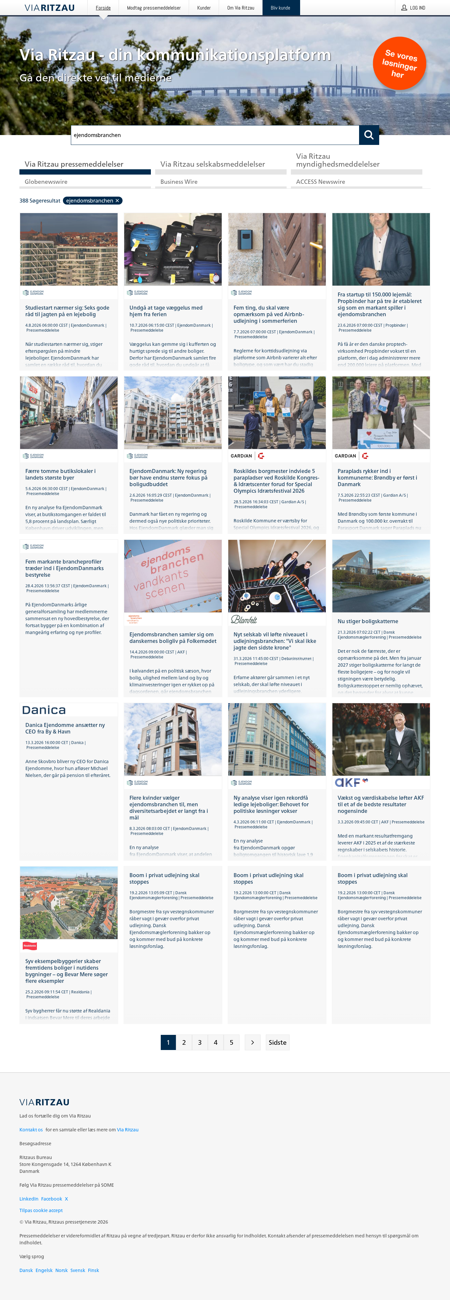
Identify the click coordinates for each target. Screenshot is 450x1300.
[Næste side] (253, 1042)
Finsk (93, 1270)
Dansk (26, 1270)
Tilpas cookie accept (41, 1210)
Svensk (77, 1270)
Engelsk (44, 1270)
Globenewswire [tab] (46, 182)
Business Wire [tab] (179, 182)
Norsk (61, 1270)
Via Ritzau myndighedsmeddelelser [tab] (338, 160)
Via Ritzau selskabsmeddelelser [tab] (212, 164)
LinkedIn (29, 1199)
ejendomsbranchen (89, 201)
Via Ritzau (128, 1129)
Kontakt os (31, 1129)
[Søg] (369, 135)
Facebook (51, 1199)
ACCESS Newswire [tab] (320, 182)
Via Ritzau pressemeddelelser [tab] (74, 164)
